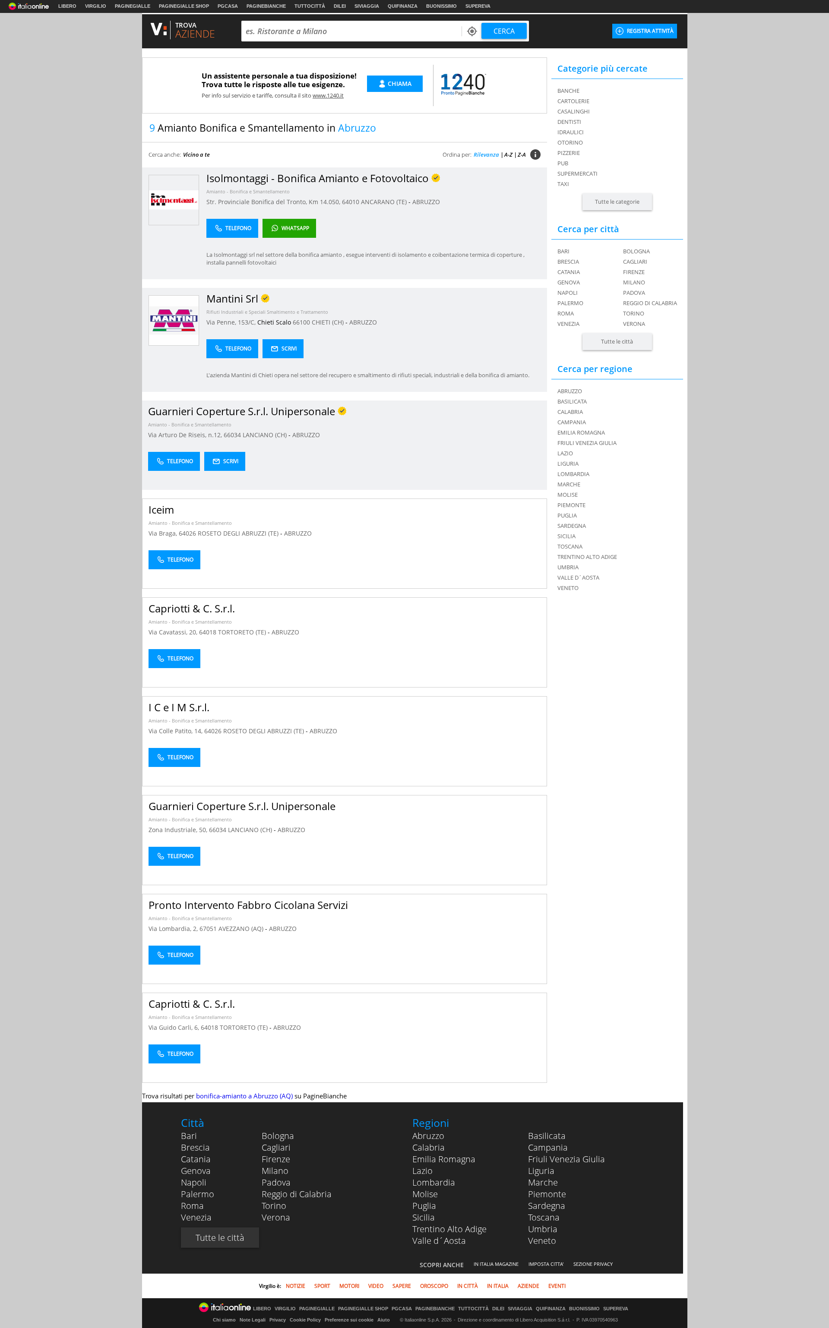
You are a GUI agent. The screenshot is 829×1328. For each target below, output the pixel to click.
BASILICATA (572, 401)
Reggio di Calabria (650, 303)
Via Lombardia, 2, (174, 928)
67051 (208, 928)
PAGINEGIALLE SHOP (184, 6)
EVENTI (557, 1286)
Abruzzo (428, 1136)
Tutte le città (617, 341)
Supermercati (577, 173)
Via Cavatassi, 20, (174, 632)
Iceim (161, 509)
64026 (187, 533)
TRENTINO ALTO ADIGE (587, 557)
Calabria (428, 1147)
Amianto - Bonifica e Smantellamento (248, 191)
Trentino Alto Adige (449, 1229)
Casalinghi (573, 111)
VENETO (568, 588)
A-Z (508, 154)
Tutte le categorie (617, 201)
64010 (350, 202)
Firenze (634, 272)
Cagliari (635, 261)
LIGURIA (568, 463)
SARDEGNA (571, 526)
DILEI (340, 6)
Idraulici (570, 132)
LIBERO (67, 6)
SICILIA (566, 536)
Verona (634, 324)
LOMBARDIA (573, 474)
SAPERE (401, 1286)
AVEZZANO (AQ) (241, 928)
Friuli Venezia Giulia (566, 1159)
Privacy (277, 1319)
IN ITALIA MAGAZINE (496, 1264)
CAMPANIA (571, 422)
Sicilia (423, 1217)
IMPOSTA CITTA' (545, 1264)
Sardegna (546, 1205)
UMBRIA (568, 567)
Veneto (542, 1240)
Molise (425, 1194)
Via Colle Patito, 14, (176, 731)
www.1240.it (328, 95)
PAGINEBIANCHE (266, 6)
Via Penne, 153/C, (231, 322)
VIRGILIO (95, 6)
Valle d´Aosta (439, 1240)
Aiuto (383, 1319)
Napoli (567, 293)
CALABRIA (570, 412)
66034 (232, 435)
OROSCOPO (434, 1286)
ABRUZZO (426, 202)
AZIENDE (528, 1286)
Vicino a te (196, 154)
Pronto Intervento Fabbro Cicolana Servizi (248, 905)
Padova (634, 293)
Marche (543, 1182)
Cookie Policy (305, 1319)
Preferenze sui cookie (349, 1319)
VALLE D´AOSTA (578, 577)
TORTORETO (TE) (243, 632)
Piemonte (547, 1194)
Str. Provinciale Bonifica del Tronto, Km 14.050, (274, 202)
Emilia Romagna (443, 1159)
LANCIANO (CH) (265, 435)
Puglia (424, 1205)
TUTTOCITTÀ (309, 6)
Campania (548, 1147)
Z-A (522, 154)
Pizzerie (568, 153)
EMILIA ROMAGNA (581, 432)
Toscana (544, 1217)
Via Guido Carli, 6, (175, 1027)
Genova (568, 282)
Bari (563, 251)
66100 (301, 322)
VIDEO (375, 1286)
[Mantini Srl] (174, 320)
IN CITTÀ (467, 1286)
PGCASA (228, 6)
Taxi (563, 184)
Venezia (568, 324)
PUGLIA (567, 515)
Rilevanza (486, 154)
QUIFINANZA (403, 6)
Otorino (570, 142)
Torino (633, 313)
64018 (207, 632)
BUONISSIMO (441, 6)
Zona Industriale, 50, (179, 830)
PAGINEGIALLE (132, 6)
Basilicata (547, 1136)
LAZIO (565, 453)
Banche (568, 91)
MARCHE (568, 484)
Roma (565, 313)
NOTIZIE (295, 1286)
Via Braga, (164, 533)
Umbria (542, 1229)
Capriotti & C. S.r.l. (192, 608)
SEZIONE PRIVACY (593, 1264)
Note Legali (253, 1319)
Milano (634, 282)
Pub (562, 163)
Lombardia (433, 1182)
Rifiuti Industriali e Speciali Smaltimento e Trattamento (267, 312)
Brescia (568, 261)
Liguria (541, 1171)
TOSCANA (569, 546)
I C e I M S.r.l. (179, 707)
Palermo (570, 303)
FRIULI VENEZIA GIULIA (587, 443)
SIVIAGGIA (366, 6)
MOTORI (349, 1286)
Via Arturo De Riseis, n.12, (186, 435)
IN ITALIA (498, 1286)
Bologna (636, 251)
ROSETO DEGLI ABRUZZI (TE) (239, 533)
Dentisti (569, 122)
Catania (568, 272)
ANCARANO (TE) (384, 202)
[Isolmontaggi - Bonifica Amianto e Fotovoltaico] (174, 199)
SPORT (322, 1286)
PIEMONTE (571, 505)
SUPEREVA (477, 6)
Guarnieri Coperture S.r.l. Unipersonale (242, 806)
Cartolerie (573, 101)
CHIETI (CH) (328, 322)
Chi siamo (224, 1319)
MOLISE (567, 494)
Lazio (422, 1171)
